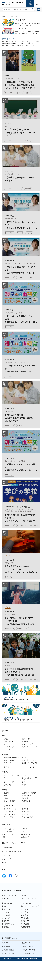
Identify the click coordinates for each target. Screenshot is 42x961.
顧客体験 (7, 749)
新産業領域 (26, 801)
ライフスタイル (9, 814)
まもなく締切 (7, 831)
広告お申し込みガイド (28, 950)
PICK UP (24, 829)
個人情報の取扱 (26, 943)
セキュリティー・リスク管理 (30, 778)
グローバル (8, 763)
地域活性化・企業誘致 (11, 757)
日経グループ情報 (27, 946)
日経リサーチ (6, 909)
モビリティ (26, 785)
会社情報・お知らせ (8, 950)
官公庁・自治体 (9, 801)
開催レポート (25, 834)
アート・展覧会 (9, 817)
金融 (5, 795)
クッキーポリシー (8, 859)
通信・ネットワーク (29, 782)
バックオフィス (9, 747)
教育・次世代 (8, 812)
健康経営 (25, 741)
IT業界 (6, 798)
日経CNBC (5, 921)
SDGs (24, 757)
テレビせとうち (7, 918)
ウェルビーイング (28, 767)
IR (4, 744)
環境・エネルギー (10, 760)
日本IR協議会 (25, 924)
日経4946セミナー (26, 895)
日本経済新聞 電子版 (28, 953)
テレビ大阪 (5, 912)
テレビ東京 (24, 909)
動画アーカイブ (7, 834)
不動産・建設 (26, 795)
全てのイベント (26, 837)
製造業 (6, 793)
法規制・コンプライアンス (30, 763)
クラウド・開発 (9, 782)
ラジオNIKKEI (25, 921)
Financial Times (26, 903)
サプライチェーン (10, 785)
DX (5, 778)
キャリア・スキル (10, 809)
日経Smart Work (7, 903)
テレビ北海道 (6, 915)
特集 (3, 837)
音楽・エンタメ (27, 817)
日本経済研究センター (9, 924)
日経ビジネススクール (9, 895)
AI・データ (26, 775)
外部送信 (5, 863)
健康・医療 (26, 812)
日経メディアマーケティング (30, 906)
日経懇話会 (5, 927)
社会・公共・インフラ (30, 760)
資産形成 (25, 809)
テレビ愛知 (24, 912)
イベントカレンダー (9, 829)
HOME (4, 16)
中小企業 (25, 798)
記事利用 (5, 943)
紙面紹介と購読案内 (8, 953)
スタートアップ (27, 744)
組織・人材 (26, 739)
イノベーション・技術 (11, 775)
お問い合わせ (7, 847)
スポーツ (25, 814)
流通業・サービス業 (29, 793)
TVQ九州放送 (25, 915)
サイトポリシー (7, 855)
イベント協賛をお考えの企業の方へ (14, 851)
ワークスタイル (9, 741)
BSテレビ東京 (25, 918)
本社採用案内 (6, 946)
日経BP (4, 906)
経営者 (6, 739)
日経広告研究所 (25, 927)
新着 (22, 831)
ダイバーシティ (9, 767)
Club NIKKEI (6, 898)
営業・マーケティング (30, 747)
